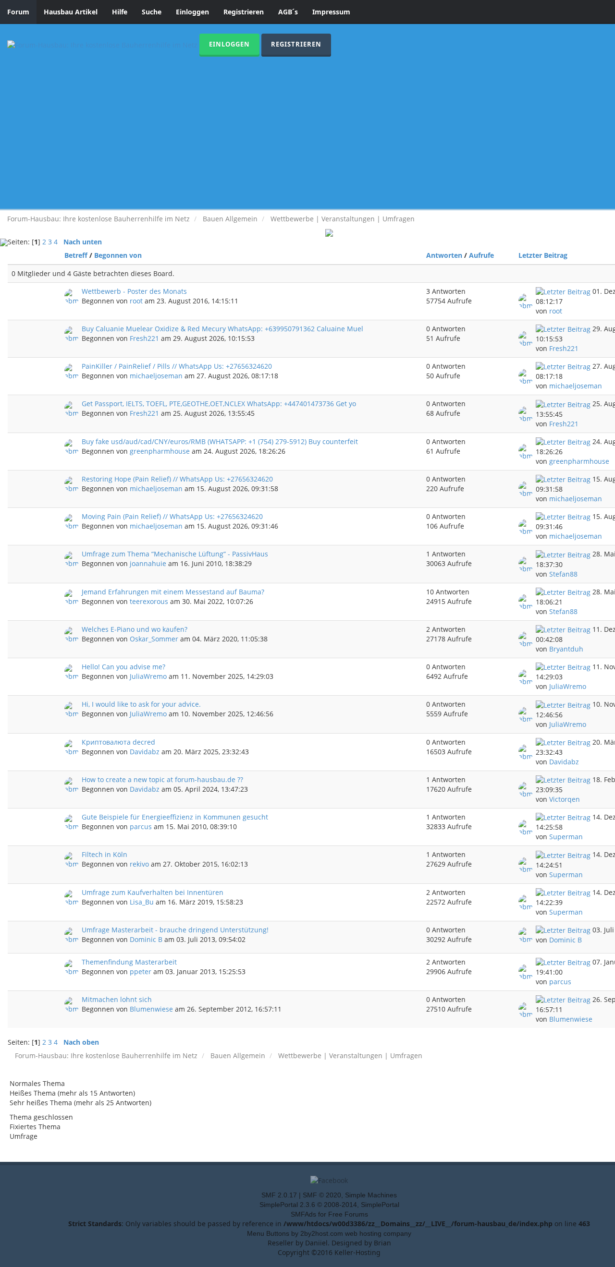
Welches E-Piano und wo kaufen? (134, 629)
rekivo (139, 864)
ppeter (140, 971)
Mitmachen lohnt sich (117, 999)
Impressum (331, 11)
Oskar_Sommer (154, 638)
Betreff (75, 255)
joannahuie (148, 563)
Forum (18, 11)
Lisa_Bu (142, 901)
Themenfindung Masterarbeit (129, 961)
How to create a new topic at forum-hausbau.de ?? (162, 779)
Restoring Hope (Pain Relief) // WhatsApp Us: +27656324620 (177, 478)
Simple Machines (371, 1195)
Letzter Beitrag (543, 255)
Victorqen (564, 799)
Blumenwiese (151, 1009)
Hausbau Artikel (71, 11)
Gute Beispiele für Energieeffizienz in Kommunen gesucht (175, 816)
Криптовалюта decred (118, 742)
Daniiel (316, 1242)
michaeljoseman (156, 375)
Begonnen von (118, 255)
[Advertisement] (307, 128)
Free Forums (348, 1214)
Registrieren (243, 11)
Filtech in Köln (104, 854)
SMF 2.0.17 (279, 1195)
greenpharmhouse (160, 451)
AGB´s (288, 11)
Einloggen (192, 11)
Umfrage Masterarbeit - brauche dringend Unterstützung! (175, 929)
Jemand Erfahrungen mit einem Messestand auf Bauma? (173, 591)
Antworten (444, 255)
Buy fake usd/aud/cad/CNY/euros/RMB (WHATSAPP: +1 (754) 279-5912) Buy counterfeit (220, 441)
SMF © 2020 (322, 1195)
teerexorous (149, 601)
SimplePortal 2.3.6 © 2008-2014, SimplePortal (329, 1204)
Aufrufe (481, 255)
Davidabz (145, 751)
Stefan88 (563, 574)
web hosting (363, 1233)
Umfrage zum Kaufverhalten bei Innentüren (152, 892)
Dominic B (146, 939)
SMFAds (303, 1214)
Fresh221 (144, 338)
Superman (566, 836)
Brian (382, 1242)
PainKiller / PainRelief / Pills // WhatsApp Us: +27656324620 (177, 366)
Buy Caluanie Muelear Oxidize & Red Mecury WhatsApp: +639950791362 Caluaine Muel (222, 328)
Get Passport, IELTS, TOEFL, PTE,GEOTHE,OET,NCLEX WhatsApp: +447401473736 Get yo (219, 403)
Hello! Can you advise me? (123, 666)
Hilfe (119, 11)
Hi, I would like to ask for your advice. (141, 704)
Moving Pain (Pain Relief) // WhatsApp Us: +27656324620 (172, 516)
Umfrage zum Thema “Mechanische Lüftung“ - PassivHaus (175, 553)
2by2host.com (321, 1233)
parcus (141, 826)
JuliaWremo (148, 676)
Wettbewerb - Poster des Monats (134, 291)
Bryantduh (566, 648)
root (136, 300)
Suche (151, 11)
